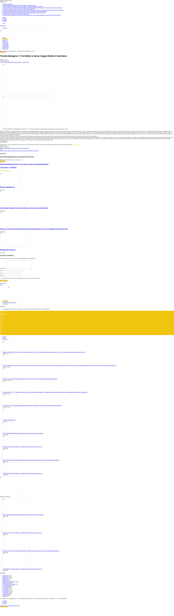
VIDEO (4, 596)
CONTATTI (5, 46)
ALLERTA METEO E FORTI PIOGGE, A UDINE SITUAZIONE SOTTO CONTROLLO (23, 6)
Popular (4, 336)
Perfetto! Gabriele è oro (8, 4)
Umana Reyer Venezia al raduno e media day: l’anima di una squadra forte (19, 9)
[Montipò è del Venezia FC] (13, 247)
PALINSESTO (6, 47)
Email (1, 273)
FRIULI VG (5, 41)
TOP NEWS (5, 39)
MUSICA (5, 579)
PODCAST (5, 48)
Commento (3, 268)
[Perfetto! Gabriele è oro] (10, 184)
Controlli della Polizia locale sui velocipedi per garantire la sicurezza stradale (19, 5)
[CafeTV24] (3, 25)
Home (1, 51)
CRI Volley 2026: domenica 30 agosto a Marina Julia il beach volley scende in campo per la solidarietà (25, 11)
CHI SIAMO (5, 45)
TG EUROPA (6, 586)
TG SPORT (5, 590)
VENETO (5, 40)
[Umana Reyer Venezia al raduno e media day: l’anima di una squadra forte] (13, 205)
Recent (4, 338)
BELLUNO (5, 42)
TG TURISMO (6, 591)
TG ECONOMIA (6, 585)
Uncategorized (6, 593)
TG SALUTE (6, 589)
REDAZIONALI (6, 582)
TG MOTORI (6, 587)
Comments (5, 339)
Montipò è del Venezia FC (8, 250)
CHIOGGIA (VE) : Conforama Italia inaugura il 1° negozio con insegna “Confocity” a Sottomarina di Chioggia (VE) (32, 405)
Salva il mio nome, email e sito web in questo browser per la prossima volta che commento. (21, 278)
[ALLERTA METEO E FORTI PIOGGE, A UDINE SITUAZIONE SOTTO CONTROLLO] (10, 445)
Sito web (2, 275)
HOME (4, 37)
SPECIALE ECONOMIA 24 (9, 584)
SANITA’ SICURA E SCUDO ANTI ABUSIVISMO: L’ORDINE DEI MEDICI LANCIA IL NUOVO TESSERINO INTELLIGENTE (32, 7)
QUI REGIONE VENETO (9, 581)
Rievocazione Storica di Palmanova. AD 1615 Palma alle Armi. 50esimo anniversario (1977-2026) (24, 12)
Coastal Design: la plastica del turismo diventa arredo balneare (16, 13)
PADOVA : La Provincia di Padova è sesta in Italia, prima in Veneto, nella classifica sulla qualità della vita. (30, 379)
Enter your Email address (5, 159)
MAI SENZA (6, 43)
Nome (1, 270)
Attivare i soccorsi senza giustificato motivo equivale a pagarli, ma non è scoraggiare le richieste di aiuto (34, 229)
